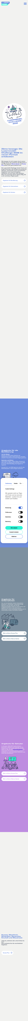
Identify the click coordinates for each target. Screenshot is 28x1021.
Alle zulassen (14, 527)
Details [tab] (15, 483)
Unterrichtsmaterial (17, 749)
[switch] (20, 512)
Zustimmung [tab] (8, 483)
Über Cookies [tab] (23, 483)
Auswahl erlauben (14, 532)
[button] (25, 3)
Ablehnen (14, 536)
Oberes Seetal (15, 164)
